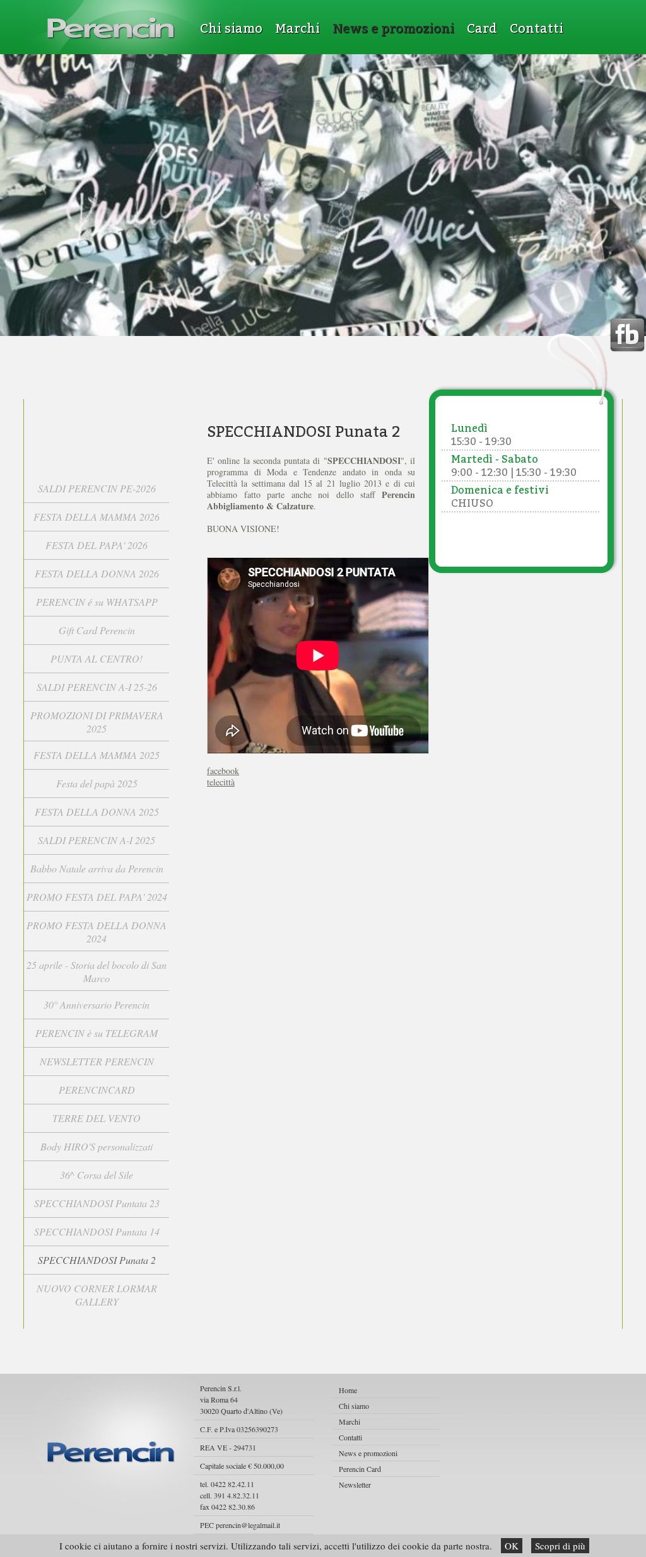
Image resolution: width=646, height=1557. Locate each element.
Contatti (536, 28)
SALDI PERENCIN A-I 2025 (96, 840)
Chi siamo (231, 28)
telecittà (221, 782)
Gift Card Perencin (97, 630)
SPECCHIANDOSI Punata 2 (97, 1259)
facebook (223, 771)
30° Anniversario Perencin (97, 1004)
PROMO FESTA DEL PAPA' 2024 (96, 896)
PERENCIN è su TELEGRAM (96, 1032)
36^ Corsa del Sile (96, 1174)
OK (512, 1545)
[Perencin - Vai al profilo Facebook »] (627, 335)
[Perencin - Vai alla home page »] (112, 28)
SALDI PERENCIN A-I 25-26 (97, 686)
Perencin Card (360, 1469)
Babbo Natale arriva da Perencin (96, 868)
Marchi (297, 28)
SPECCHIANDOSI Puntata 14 (97, 1231)
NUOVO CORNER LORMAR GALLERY (97, 1295)
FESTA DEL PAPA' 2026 (96, 545)
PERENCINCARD (97, 1089)
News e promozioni (393, 28)
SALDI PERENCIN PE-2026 (97, 488)
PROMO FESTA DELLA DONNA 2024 (96, 931)
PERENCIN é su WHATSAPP (97, 601)
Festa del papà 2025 (97, 783)
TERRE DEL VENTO (96, 1118)
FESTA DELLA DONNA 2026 (97, 573)
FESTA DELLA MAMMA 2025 (96, 754)
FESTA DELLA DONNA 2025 (97, 811)
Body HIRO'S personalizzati (96, 1146)
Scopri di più (560, 1545)
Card (482, 28)
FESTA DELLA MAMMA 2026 (96, 516)
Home (348, 1390)
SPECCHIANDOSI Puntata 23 (97, 1203)
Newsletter (355, 1484)
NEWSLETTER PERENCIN (97, 1061)
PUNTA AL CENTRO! (96, 658)
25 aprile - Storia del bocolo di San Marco (96, 971)
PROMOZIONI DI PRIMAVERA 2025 (96, 722)
